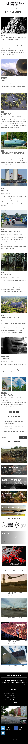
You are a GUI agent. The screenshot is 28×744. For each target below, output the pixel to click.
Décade (3, 80)
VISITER (4, 473)
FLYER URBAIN (4, 78)
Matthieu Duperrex (6, 155)
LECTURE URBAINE (9, 697)
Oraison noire (5, 358)
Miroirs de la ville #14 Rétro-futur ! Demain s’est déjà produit (17, 641)
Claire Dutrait (5, 42)
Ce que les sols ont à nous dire (14, 461)
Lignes (3, 35)
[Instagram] (13, 741)
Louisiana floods (6, 114)
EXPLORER (5, 486)
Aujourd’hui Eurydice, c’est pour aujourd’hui (15, 593)
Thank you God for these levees (10, 231)
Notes (3, 111)
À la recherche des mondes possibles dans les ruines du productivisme (14, 38)
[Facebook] (9, 741)
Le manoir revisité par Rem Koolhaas (16, 665)
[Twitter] (17, 741)
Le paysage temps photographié (15, 617)
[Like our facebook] (16, 728)
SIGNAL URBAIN (8, 699)
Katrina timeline (6, 274)
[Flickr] (11, 741)
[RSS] (19, 741)
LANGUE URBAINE (5, 356)
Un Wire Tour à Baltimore (14, 722)
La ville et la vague (7, 395)
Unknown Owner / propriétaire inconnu (13, 153)
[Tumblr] (15, 741)
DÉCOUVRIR (5, 500)
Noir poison (4, 190)
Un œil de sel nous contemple (10, 317)
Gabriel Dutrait (5, 83)
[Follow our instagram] (3, 733)
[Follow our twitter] (3, 728)
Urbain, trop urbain (6, 116)
